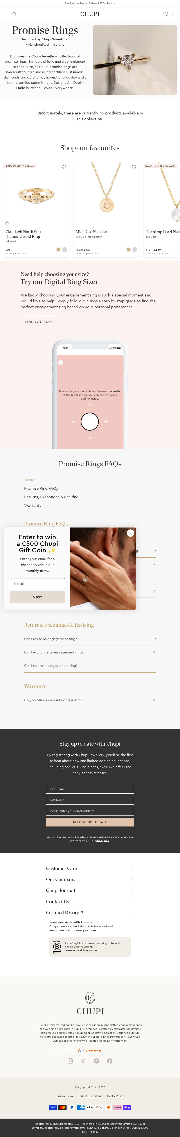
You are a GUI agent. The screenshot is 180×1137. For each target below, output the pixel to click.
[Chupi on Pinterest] (96, 1061)
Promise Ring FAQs (41, 488)
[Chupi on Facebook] (109, 1061)
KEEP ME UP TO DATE (90, 822)
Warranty (32, 505)
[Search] (14, 14)
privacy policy (102, 840)
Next (37, 597)
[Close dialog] (130, 533)
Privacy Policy (65, 1096)
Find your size (39, 322)
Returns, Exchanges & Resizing (51, 497)
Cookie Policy (115, 1096)
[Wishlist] (165, 14)
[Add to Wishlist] (64, 167)
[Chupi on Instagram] (70, 1061)
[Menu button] (5, 14)
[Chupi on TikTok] (83, 1061)
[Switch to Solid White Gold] (64, 249)
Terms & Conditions (90, 1096)
